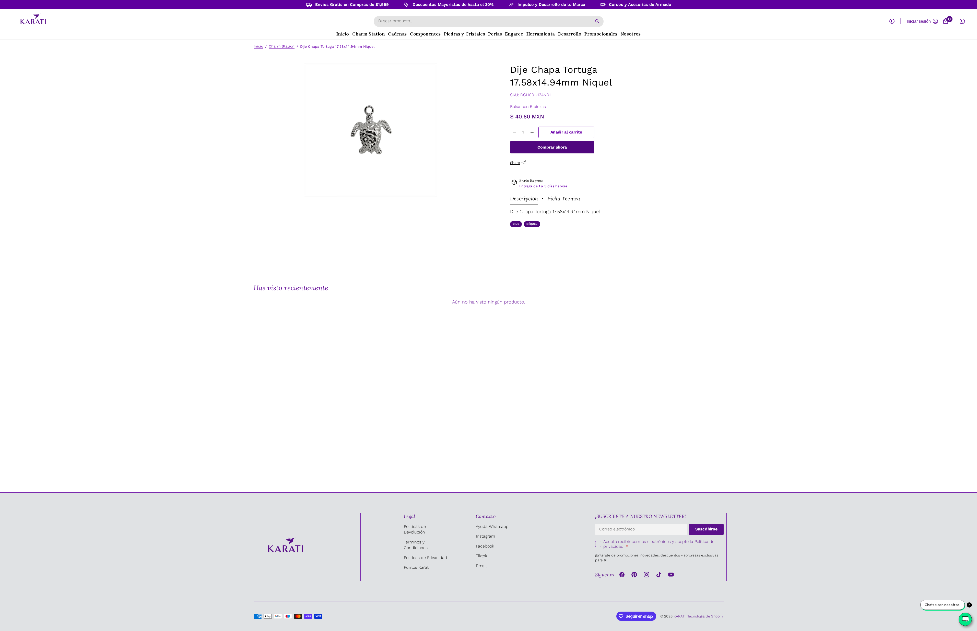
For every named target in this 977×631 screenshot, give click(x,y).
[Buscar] (597, 21)
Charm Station (282, 46)
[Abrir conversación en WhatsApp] (962, 21)
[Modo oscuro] (891, 21)
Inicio (258, 46)
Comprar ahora (552, 147)
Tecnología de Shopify (705, 616)
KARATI (680, 616)
